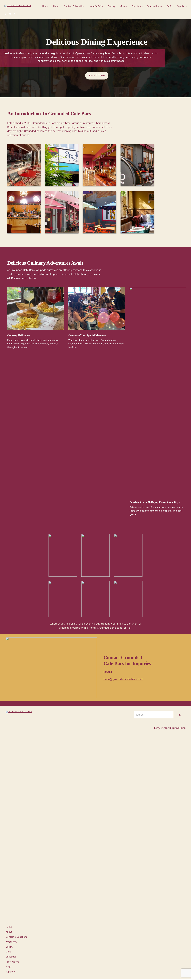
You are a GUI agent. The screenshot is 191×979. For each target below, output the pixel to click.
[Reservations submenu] (161, 6)
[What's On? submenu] (102, 6)
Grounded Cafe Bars (169, 728)
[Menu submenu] (127, 6)
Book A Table (97, 75)
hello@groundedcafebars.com (123, 679)
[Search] (180, 714)
